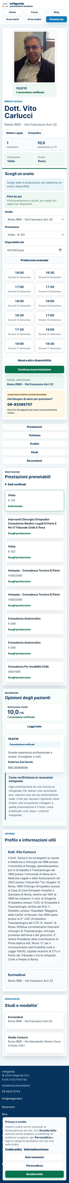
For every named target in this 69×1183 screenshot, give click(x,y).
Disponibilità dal (14, 242)
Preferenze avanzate (34, 260)
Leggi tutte (34, 726)
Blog (56, 12)
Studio (9, 211)
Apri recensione (18, 767)
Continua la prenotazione (34, 369)
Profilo (34, 443)
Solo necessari (34, 1157)
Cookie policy (13, 1149)
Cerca (34, 12)
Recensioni (34, 460)
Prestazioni (34, 427)
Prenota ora (56, 19)
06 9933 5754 (11, 1091)
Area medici (34, 19)
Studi (34, 452)
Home (12, 12)
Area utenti (12, 19)
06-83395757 (19, 404)
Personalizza (34, 1165)
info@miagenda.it (12, 1098)
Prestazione (12, 227)
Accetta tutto (34, 1174)
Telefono (35, 435)
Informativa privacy (36, 1149)
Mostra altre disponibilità (34, 360)
